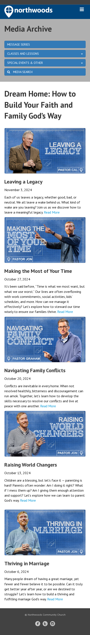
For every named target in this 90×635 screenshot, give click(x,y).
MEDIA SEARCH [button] (22, 72)
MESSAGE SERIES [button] (18, 44)
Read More (52, 212)
